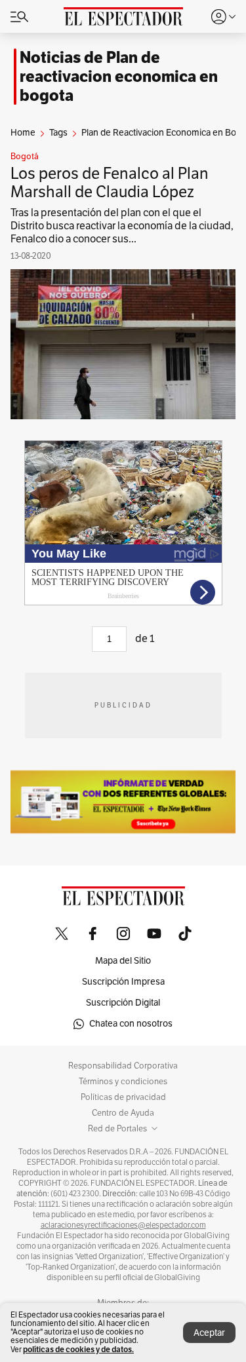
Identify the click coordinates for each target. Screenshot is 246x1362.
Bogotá (24, 156)
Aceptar (209, 1332)
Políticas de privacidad (123, 1097)
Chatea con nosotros (131, 1023)
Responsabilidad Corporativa (123, 1065)
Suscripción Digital (123, 1002)
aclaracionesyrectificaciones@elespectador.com (123, 1225)
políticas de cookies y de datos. (78, 1349)
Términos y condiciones (123, 1081)
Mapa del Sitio (123, 960)
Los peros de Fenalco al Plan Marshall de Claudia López (109, 183)
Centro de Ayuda (123, 1113)
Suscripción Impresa (123, 981)
